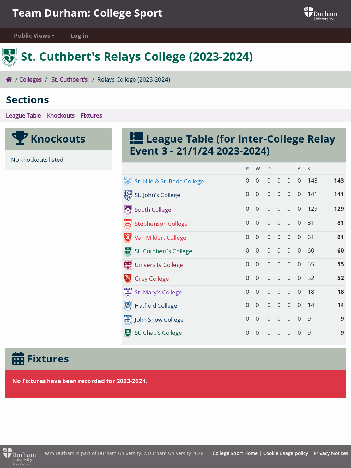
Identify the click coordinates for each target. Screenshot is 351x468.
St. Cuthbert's (69, 79)
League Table (23, 115)
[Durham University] (320, 13)
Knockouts (61, 115)
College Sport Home (235, 453)
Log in (79, 35)
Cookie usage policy (285, 453)
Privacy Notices (331, 453)
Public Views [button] (32, 35)
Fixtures (91, 115)
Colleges (30, 79)
